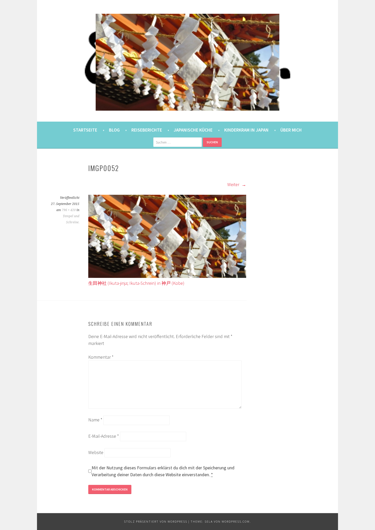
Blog (114, 130)
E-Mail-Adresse (103, 436)
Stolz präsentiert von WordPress (155, 521)
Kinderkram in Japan (246, 130)
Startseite (85, 130)
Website (95, 452)
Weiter (233, 184)
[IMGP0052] (167, 276)
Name (95, 420)
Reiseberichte (146, 130)
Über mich (291, 130)
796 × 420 (69, 210)
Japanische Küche (193, 130)
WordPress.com (236, 521)
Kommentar (101, 357)
